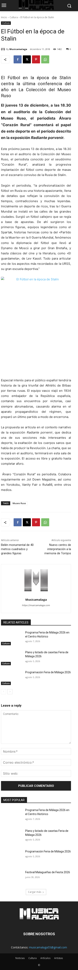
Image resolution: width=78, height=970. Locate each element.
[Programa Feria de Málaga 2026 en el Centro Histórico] (11, 638)
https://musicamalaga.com (36, 605)
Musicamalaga (18, 49)
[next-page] (9, 691)
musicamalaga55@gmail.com (48, 947)
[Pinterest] (36, 59)
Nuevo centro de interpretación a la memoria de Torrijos (57, 549)
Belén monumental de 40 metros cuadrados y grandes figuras (17, 549)
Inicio (4, 17)
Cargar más (34, 892)
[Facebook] (18, 59)
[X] (27, 59)
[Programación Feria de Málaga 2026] (11, 677)
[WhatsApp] (45, 59)
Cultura (14, 17)
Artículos (45, 958)
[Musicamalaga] (3, 49)
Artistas (58, 958)
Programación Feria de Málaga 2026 (48, 672)
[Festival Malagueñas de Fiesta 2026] (11, 877)
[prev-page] (3, 691)
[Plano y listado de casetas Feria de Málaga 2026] (11, 657)
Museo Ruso (19, 503)
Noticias (20, 958)
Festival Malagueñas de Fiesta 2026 (47, 872)
